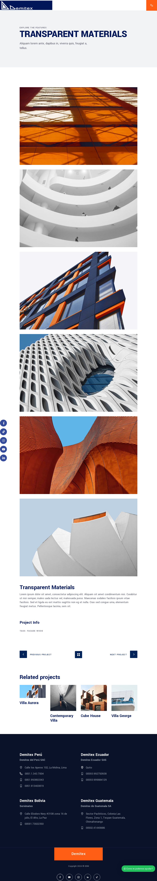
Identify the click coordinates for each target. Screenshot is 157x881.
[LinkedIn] (88, 877)
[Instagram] (78, 877)
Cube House (91, 715)
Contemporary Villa (61, 718)
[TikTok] (97, 877)
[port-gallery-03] (78, 290)
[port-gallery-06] (78, 537)
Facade (31, 631)
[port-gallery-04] (78, 455)
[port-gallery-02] (78, 208)
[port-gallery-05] (78, 373)
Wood (39, 631)
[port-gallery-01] (78, 126)
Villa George (121, 715)
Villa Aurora (29, 702)
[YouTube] (69, 877)
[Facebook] (60, 877)
